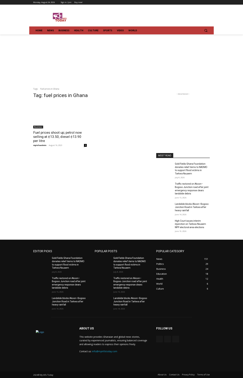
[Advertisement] (121, 59)
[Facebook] (199, 2)
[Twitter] (203, 2)
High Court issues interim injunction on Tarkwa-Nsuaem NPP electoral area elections (190, 224)
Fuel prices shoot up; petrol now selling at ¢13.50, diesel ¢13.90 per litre (57, 137)
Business (38, 127)
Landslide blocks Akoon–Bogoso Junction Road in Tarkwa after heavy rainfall (192, 207)
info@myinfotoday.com (104, 351)
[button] (206, 30)
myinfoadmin (39, 145)
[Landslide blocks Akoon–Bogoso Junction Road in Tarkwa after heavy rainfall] (164, 208)
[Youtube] (208, 2)
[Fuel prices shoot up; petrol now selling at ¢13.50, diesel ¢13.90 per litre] (60, 115)
